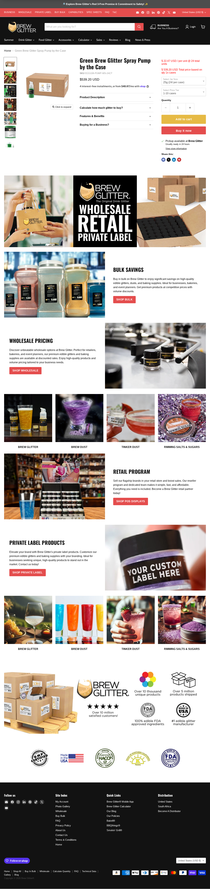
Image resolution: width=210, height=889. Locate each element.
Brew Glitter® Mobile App (120, 801)
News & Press (142, 39)
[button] (203, 26)
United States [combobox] (192, 12)
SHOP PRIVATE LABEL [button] (27, 572)
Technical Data (89, 871)
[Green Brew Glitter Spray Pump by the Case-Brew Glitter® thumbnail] (10, 63)
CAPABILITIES (76, 12)
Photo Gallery (62, 806)
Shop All (17, 871)
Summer (9, 39)
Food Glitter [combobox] (45, 39)
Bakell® (111, 820)
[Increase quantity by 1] (190, 107)
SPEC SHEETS (94, 12)
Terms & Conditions (65, 839)
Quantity (166, 100)
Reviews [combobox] (114, 39)
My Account (61, 801)
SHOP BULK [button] (124, 299)
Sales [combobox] (99, 39)
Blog (127, 39)
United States (165, 801)
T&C (115, 12)
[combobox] (90, 27)
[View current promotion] (105, 4)
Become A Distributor (169, 811)
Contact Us (61, 835)
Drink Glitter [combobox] (25, 39)
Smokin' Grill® (114, 830)
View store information (176, 149)
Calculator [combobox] (84, 39)
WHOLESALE (25, 12)
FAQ (107, 12)
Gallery (7, 875)
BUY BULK (60, 12)
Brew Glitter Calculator (119, 806)
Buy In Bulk (30, 871)
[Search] (139, 27)
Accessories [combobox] (65, 39)
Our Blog (111, 811)
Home (7, 50)
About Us (60, 830)
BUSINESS (9, 12)
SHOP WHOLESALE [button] (25, 370)
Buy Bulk (60, 816)
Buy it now (183, 130)
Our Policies (113, 816)
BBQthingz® (113, 825)
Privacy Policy (63, 825)
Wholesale (61, 811)
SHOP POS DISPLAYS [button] (130, 501)
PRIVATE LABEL (43, 12)
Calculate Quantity (62, 871)
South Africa (164, 806)
